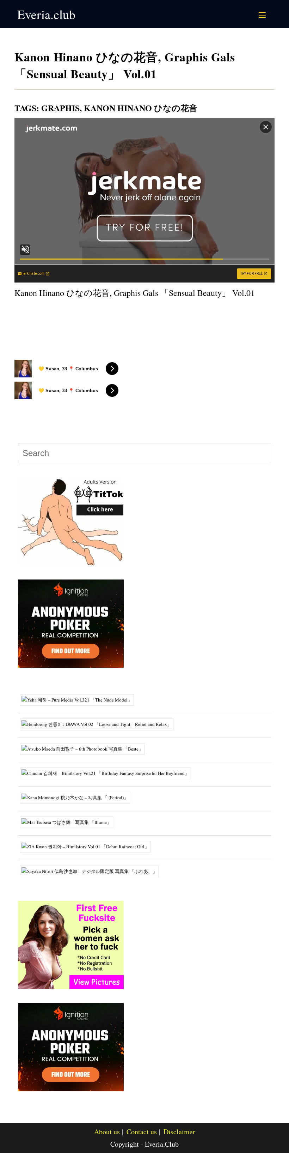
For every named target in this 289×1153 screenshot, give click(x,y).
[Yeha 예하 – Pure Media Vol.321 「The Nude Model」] (79, 699)
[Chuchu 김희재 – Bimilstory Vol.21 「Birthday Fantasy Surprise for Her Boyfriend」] (108, 773)
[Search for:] (270, 14)
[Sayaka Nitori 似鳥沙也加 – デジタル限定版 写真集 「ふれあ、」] (92, 870)
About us (107, 1131)
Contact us (142, 1131)
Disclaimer (179, 1131)
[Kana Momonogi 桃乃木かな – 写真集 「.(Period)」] (77, 797)
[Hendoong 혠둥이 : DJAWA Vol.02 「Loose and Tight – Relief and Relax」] (99, 724)
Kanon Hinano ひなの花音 (140, 108)
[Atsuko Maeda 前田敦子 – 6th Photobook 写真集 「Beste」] (85, 748)
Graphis (60, 108)
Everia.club (46, 14)
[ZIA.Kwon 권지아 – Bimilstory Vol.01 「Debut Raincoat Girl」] (88, 846)
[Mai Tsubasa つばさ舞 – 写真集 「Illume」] (69, 821)
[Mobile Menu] (263, 14)
